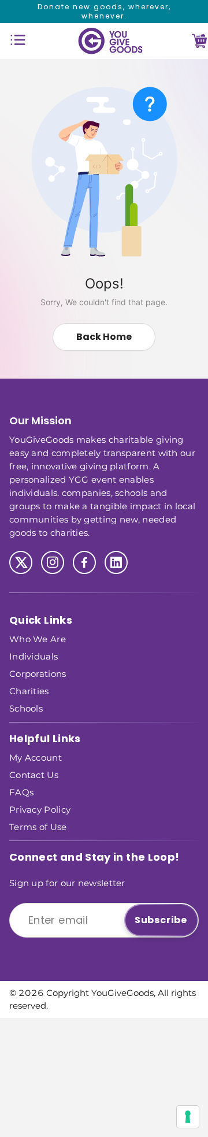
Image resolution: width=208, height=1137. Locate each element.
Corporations (37, 673)
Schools (26, 707)
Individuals (33, 655)
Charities (29, 690)
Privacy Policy (39, 808)
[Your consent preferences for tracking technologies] (188, 1117)
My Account (35, 756)
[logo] (110, 41)
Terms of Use (38, 826)
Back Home (104, 336)
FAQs (21, 791)
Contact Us (33, 774)
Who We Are (37, 638)
